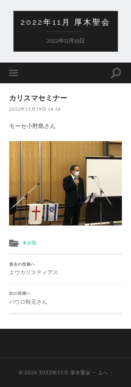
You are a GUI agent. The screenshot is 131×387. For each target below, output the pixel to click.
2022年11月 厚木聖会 (66, 22)
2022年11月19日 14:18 (35, 109)
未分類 (29, 243)
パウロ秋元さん (28, 298)
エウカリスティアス (33, 269)
